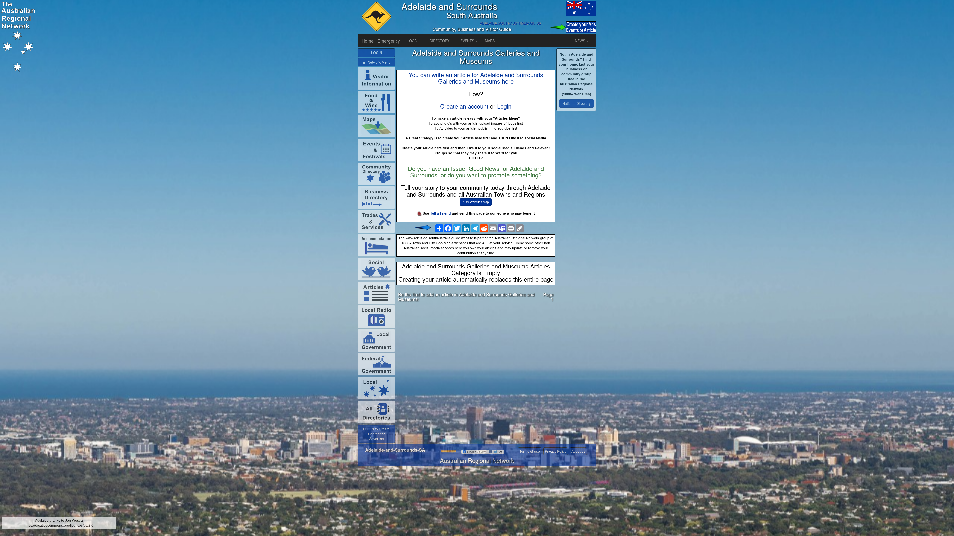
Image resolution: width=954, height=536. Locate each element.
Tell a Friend (440, 213)
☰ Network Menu (376, 62)
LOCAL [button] (413, 40)
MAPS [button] (490, 40)
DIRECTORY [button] (440, 40)
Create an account (464, 106)
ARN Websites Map (476, 202)
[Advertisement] (475, 344)
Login (504, 106)
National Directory (576, 103)
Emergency (388, 40)
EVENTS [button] (467, 40)
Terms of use (529, 451)
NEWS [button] (580, 40)
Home (368, 40)
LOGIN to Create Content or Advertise (376, 433)
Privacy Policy (555, 451)
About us (578, 451)
